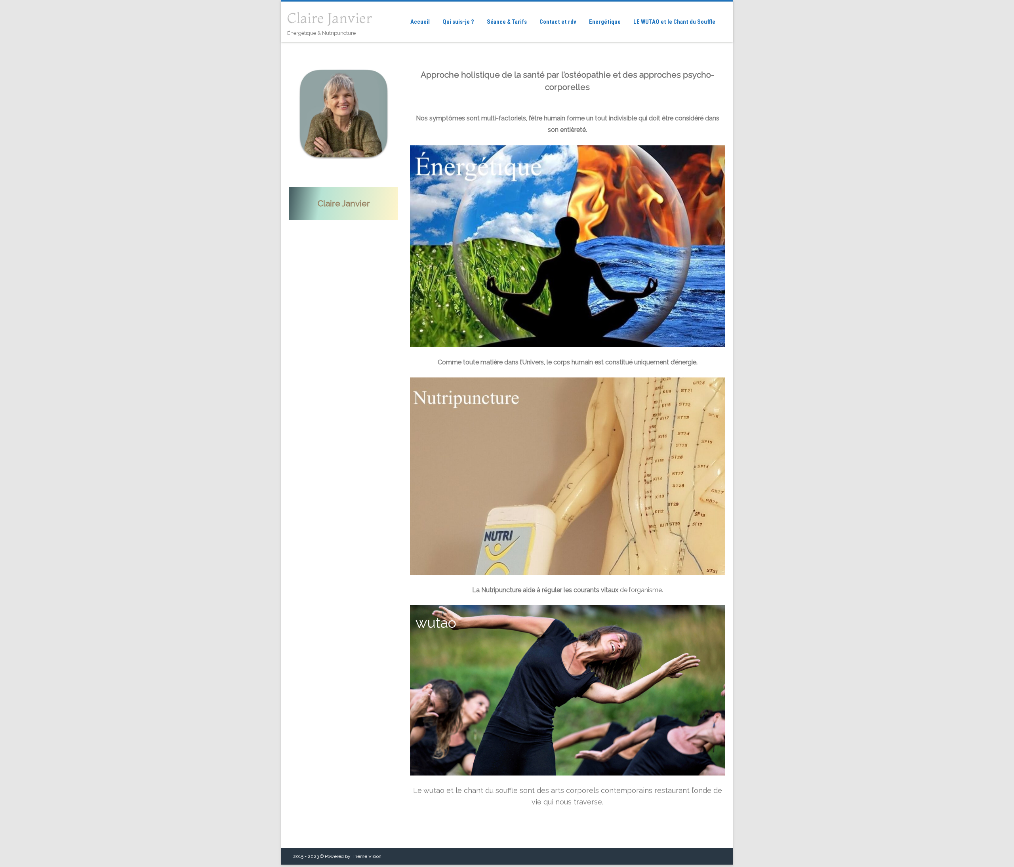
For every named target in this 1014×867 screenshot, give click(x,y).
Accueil (420, 21)
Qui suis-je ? (458, 21)
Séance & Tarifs (507, 21)
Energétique (605, 21)
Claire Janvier (329, 18)
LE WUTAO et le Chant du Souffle (674, 21)
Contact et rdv (557, 21)
